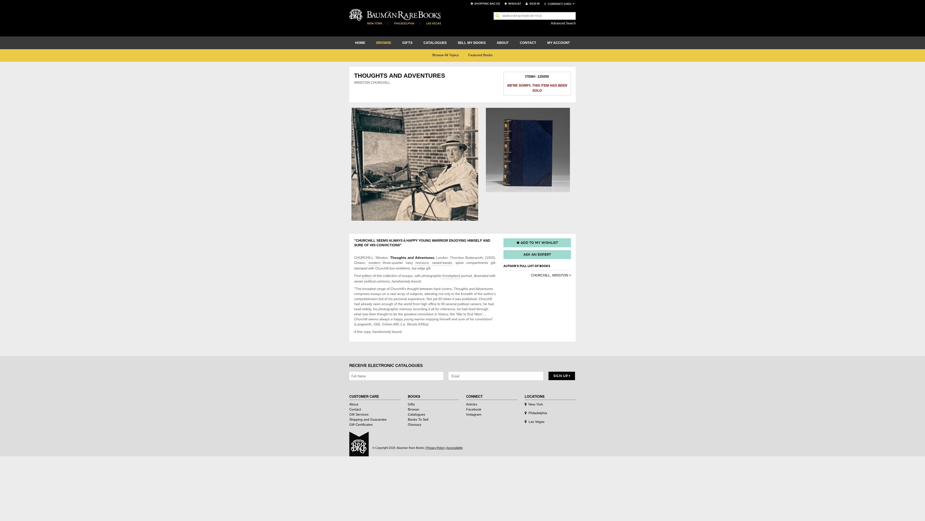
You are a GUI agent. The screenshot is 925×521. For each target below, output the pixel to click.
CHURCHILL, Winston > (551, 275)
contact (528, 43)
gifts (407, 43)
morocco (422, 263)
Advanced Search (563, 23)
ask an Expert (537, 255)
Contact (355, 409)
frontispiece (451, 276)
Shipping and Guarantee (368, 419)
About (353, 404)
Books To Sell (418, 419)
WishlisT (514, 3)
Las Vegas (433, 23)
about (503, 43)
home (360, 43)
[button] (557, 4)
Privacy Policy (435, 448)
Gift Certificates (361, 424)
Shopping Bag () (487, 3)
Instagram (474, 414)
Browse (413, 409)
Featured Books (480, 55)
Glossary (414, 424)
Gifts (411, 404)
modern (374, 263)
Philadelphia (404, 23)
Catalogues (416, 414)
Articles (471, 404)
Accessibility (455, 448)
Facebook (473, 409)
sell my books (472, 43)
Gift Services (359, 414)
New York (374, 23)
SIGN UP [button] (561, 376)
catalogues (435, 43)
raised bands (442, 263)
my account (558, 43)
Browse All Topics (445, 55)
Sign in (534, 3)
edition (367, 276)
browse (383, 43)
